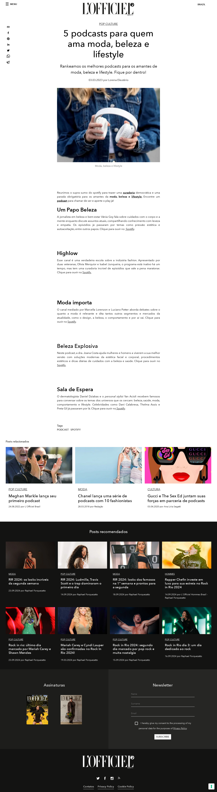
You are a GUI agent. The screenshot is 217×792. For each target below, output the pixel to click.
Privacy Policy (180, 728)
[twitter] (8, 51)
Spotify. (61, 365)
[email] (8, 27)
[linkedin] (8, 45)
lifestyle (137, 196)
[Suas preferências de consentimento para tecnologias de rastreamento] (211, 786)
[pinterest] (8, 39)
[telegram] (8, 63)
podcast (63, 429)
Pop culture (108, 24)
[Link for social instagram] (112, 779)
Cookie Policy (126, 786)
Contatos (88, 786)
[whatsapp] (8, 57)
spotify (76, 429)
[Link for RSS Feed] (119, 778)
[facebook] (8, 33)
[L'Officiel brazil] (108, 9)
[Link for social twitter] (98, 779)
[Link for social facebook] (105, 779)
